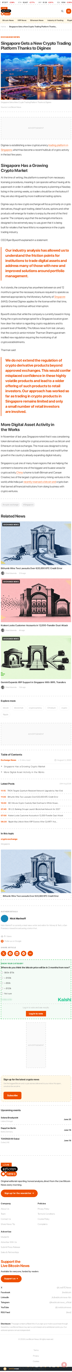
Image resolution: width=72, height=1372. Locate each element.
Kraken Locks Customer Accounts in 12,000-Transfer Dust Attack (35, 815)
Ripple (5, 714)
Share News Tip (8, 1224)
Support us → (11, 1278)
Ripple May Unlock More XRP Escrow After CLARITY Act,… (33, 821)
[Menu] (68, 11)
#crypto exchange (10, 504)
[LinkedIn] (17, 953)
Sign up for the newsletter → (19, 1193)
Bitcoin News (8, 20)
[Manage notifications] (64, 1364)
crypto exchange (9, 839)
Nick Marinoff (18, 918)
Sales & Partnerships (10, 1252)
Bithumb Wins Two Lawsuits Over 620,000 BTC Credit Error (33, 797)
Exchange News (8, 760)
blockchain (18, 708)
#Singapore (28, 504)
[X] (3, 953)
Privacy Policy (43, 1209)
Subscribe (12, 1095)
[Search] (62, 11)
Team (3, 1214)
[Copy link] (30, 953)
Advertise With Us (9, 1242)
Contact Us (6, 1219)
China (19, 472)
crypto (64, 708)
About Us (5, 1209)
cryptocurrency (35, 708)
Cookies (36, 1361)
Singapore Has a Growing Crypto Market (24, 766)
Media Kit (5, 1237)
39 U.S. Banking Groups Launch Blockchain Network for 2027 (34, 809)
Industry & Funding (55, 20)
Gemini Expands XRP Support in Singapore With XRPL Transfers (33, 682)
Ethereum (52, 708)
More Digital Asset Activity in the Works (24, 772)
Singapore (5, 844)
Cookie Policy (43, 1219)
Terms (36, 1350)
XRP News (22, 20)
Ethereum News (37, 20)
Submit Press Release (10, 1247)
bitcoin (6, 708)
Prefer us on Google (11, 941)
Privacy (36, 1356)
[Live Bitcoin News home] (6, 11)
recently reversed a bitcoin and (39, 481)
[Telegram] (23, 953)
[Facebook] (10, 953)
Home (3, 26)
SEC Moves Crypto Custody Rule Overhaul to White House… (33, 803)
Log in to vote (36, 1013)
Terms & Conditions (46, 1214)
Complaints (43, 1224)
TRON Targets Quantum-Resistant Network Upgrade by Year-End (35, 790)
